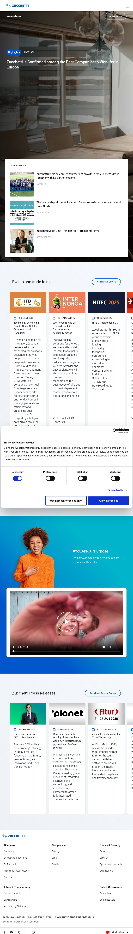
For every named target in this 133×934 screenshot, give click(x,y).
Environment (10, 899)
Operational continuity (111, 864)
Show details (115, 490)
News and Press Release (16, 870)
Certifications (106, 870)
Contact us (105, 893)
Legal (54, 857)
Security (104, 857)
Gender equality (12, 893)
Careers (8, 877)
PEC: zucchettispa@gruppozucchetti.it (74, 917)
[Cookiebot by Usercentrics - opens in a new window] (115, 430)
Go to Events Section (106, 282)
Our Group (9, 851)
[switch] (50, 478)
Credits (55, 864)
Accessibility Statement (15, 906)
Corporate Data (107, 899)
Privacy (55, 851)
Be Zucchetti (10, 864)
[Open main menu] (127, 6)
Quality (103, 851)
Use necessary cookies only (66, 500)
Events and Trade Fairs (15, 857)
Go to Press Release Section (103, 693)
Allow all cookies (108, 500)
